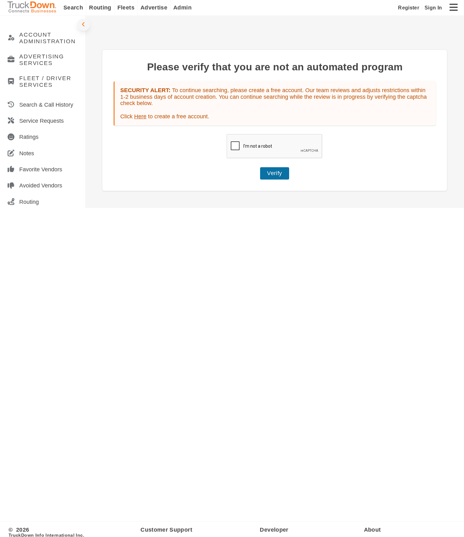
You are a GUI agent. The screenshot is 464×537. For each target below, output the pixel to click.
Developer (274, 530)
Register (408, 7)
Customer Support (166, 530)
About (372, 530)
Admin (182, 7)
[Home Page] (33, 8)
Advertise (153, 7)
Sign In (433, 7)
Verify (274, 173)
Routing (100, 7)
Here (140, 116)
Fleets (125, 7)
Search (73, 7)
